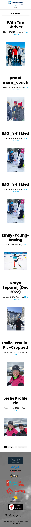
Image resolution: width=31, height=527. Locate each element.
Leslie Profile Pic (15, 401)
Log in (18, 523)
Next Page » (22, 447)
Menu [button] (15, 7)
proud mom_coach (15, 80)
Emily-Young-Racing (15, 237)
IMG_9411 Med (15, 133)
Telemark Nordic (15, 3)
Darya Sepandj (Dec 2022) (15, 287)
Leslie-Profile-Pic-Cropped (15, 345)
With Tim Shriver (15, 25)
